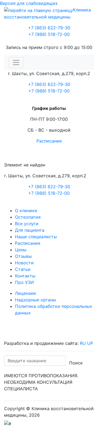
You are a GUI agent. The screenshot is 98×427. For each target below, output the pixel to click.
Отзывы (23, 256)
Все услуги (26, 223)
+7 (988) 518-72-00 (49, 34)
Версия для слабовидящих (29, 3)
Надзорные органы (35, 299)
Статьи (22, 269)
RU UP (86, 343)
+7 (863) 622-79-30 (49, 27)
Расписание (49, 141)
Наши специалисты (36, 236)
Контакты (25, 276)
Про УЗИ (24, 282)
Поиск (76, 363)
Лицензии (25, 293)
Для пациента (29, 230)
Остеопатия (28, 217)
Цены (20, 249)
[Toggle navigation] (16, 62)
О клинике (26, 210)
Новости (24, 262)
